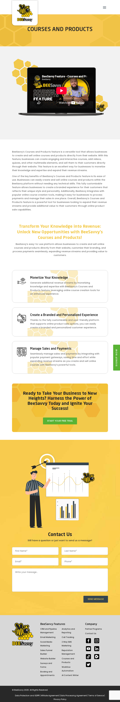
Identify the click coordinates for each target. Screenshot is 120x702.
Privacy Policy (60, 699)
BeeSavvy (19, 690)
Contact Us (90, 633)
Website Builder (47, 658)
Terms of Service (96, 695)
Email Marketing (47, 637)
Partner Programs (93, 629)
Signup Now (116, 357)
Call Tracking (68, 637)
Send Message (96, 599)
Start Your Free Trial (60, 420)
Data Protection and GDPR (27, 695)
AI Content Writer (70, 675)
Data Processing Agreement (73, 695)
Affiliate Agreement (50, 695)
